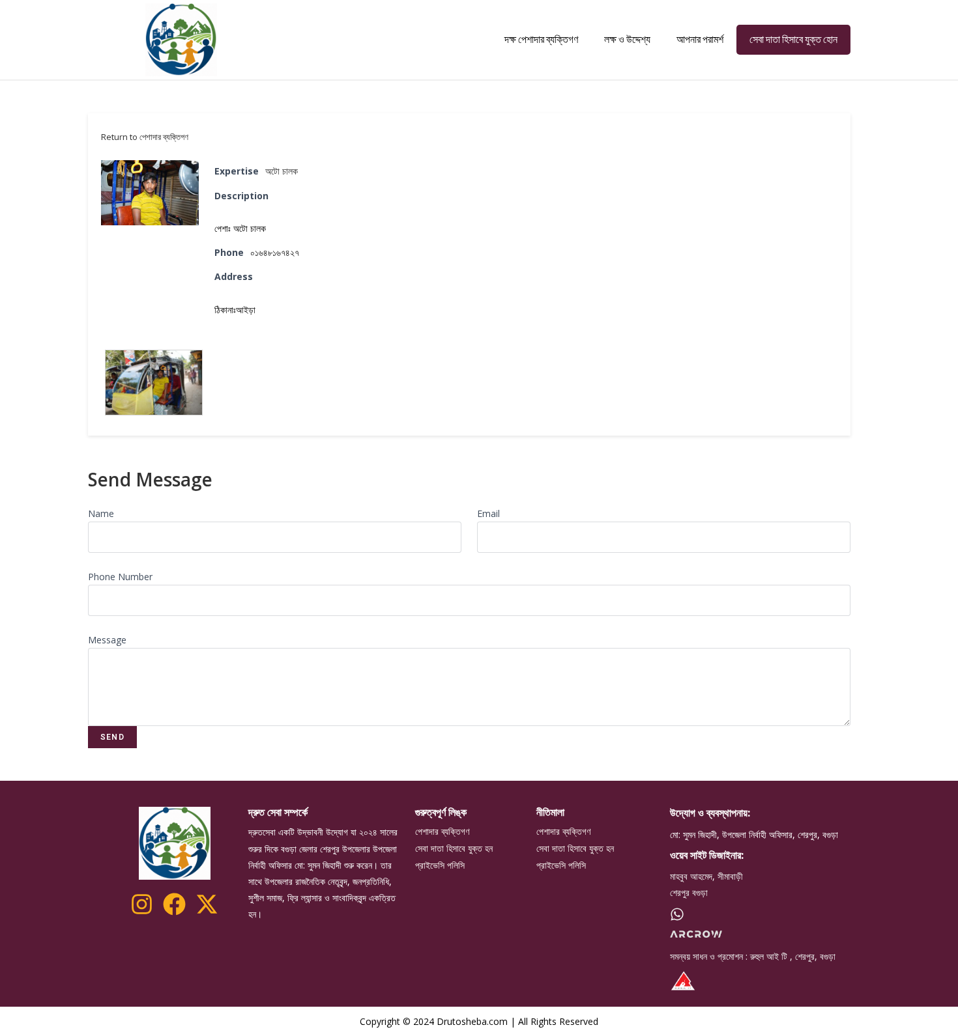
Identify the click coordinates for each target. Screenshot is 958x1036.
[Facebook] (174, 904)
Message (107, 640)
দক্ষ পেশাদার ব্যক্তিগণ (541, 39)
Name (101, 513)
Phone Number (120, 576)
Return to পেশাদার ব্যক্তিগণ (144, 137)
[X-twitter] (207, 904)
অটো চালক (281, 171)
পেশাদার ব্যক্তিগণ (442, 831)
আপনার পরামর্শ (699, 39)
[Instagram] (141, 904)
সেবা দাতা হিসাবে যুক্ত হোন (793, 39)
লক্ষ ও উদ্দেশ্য (627, 39)
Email (488, 513)
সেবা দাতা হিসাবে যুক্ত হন (454, 848)
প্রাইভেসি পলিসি (440, 865)
